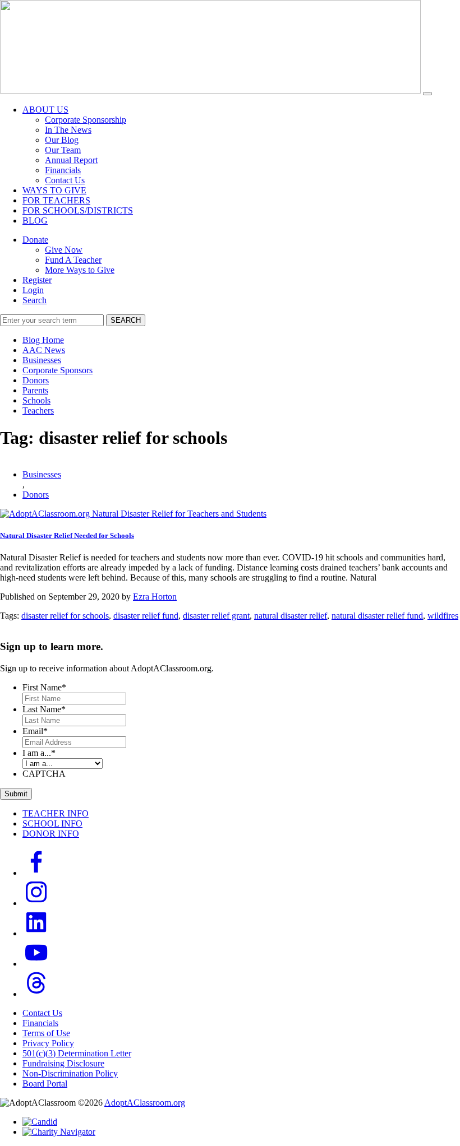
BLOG (35, 220)
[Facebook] (36, 873)
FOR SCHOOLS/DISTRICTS (77, 210)
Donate (35, 239)
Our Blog (62, 140)
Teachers (38, 410)
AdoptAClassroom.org (144, 1102)
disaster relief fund (145, 615)
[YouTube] (36, 963)
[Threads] (36, 994)
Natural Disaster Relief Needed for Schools (67, 535)
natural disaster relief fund (377, 615)
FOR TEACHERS (56, 200)
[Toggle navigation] (427, 93)
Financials (63, 170)
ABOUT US (45, 109)
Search (34, 300)
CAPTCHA (44, 773)
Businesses (41, 360)
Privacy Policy (48, 1043)
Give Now (63, 249)
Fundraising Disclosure (63, 1063)
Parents (35, 390)
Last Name (44, 709)
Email (35, 731)
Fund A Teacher (73, 260)
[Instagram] (36, 903)
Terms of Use (46, 1033)
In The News (68, 129)
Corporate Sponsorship (85, 119)
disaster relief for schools (65, 615)
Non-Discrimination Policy (70, 1073)
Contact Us (65, 180)
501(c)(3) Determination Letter (76, 1053)
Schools (36, 400)
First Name (44, 687)
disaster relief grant (216, 615)
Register (37, 280)
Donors (35, 380)
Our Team (63, 150)
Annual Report (71, 160)
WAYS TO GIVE (54, 190)
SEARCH (126, 320)
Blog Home (43, 340)
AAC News (43, 350)
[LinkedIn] (36, 933)
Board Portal (44, 1083)
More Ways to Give (79, 270)
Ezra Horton (155, 596)
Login (33, 290)
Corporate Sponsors (57, 370)
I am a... (39, 753)
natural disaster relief (290, 615)
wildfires (442, 615)
